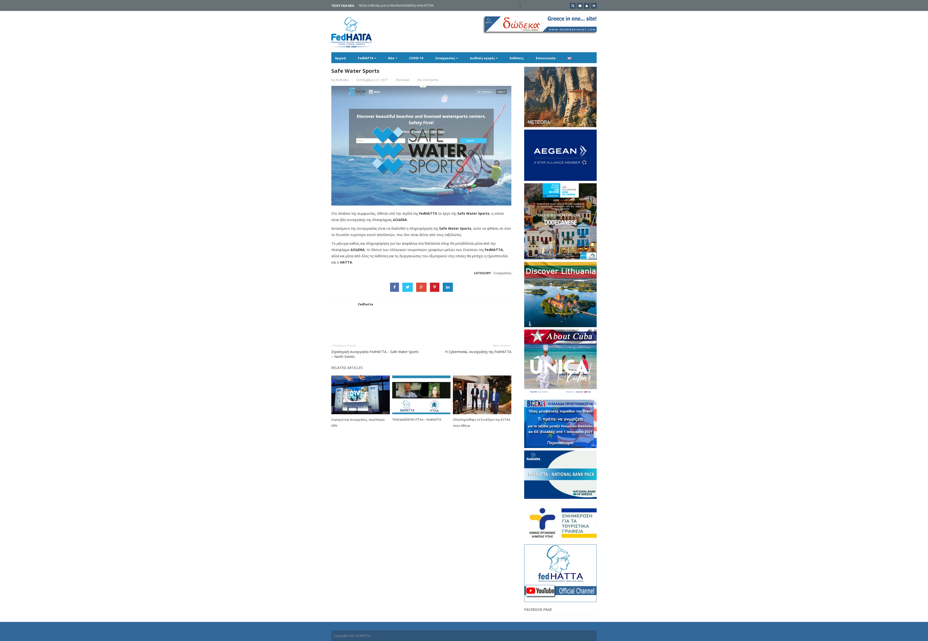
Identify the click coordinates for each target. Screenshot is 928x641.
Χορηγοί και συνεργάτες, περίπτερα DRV (357, 422)
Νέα (391, 58)
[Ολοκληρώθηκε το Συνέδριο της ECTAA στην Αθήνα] (482, 395)
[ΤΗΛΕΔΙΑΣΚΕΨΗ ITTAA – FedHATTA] (421, 395)
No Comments (428, 80)
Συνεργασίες (445, 58)
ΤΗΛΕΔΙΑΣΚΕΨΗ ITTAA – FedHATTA (416, 419)
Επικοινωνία (546, 58)
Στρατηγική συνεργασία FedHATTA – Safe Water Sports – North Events (375, 354)
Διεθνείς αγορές (482, 58)
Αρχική (340, 58)
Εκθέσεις (517, 58)
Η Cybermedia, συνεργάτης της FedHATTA (478, 351)
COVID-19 (416, 58)
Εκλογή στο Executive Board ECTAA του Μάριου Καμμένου (401, 5)
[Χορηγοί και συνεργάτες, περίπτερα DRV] (360, 395)
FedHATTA (365, 58)
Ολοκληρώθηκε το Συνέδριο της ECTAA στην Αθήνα (481, 422)
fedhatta (342, 80)
